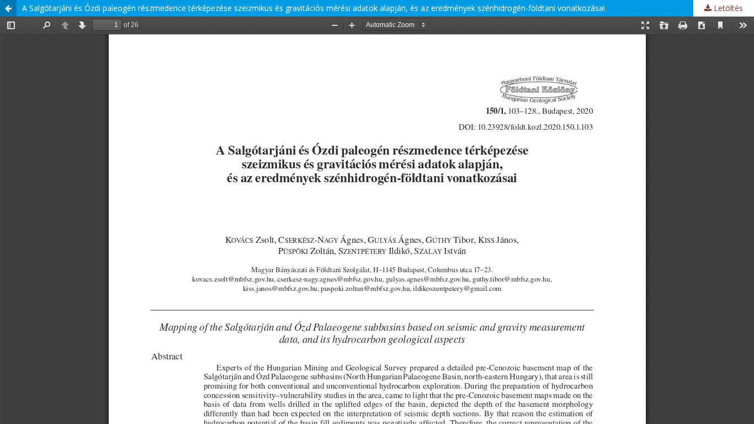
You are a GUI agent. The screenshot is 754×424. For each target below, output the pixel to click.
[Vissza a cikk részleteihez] (8, 8)
